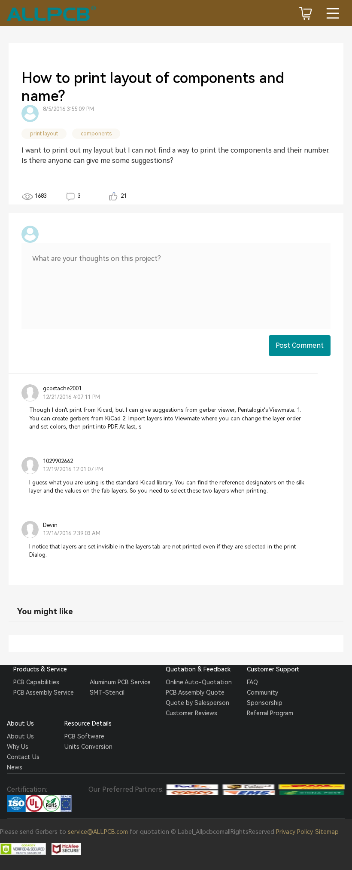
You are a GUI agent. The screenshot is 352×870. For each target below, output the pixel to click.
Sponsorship (264, 702)
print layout (44, 134)
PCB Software (84, 736)
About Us (20, 736)
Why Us (17, 746)
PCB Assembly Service (43, 692)
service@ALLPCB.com (98, 831)
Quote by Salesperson (197, 702)
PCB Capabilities (36, 682)
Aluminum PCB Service (120, 682)
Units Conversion (88, 746)
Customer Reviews (191, 713)
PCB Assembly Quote (195, 692)
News (14, 767)
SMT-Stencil (107, 692)
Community (262, 692)
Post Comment (300, 345)
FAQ (252, 682)
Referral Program (270, 713)
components (96, 134)
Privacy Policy (294, 831)
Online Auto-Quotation (199, 682)
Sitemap (327, 831)
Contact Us (23, 757)
